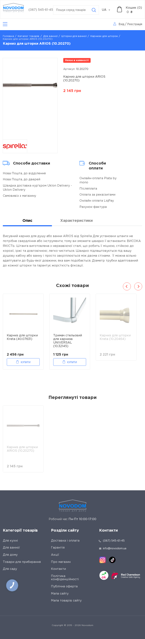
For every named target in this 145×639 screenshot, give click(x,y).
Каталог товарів (28, 36)
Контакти (58, 569)
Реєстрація (134, 24)
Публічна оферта (64, 586)
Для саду (10, 569)
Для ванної (50, 36)
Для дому (10, 554)
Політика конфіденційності (65, 578)
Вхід (121, 24)
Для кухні (10, 540)
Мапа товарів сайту (66, 600)
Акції (55, 554)
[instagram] (102, 559)
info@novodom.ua (114, 548)
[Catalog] (5, 24)
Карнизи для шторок (104, 36)
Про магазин (61, 562)
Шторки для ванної (73, 36)
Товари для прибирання (22, 562)
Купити (25, 362)
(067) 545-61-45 (41, 9)
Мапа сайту (60, 593)
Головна (8, 36)
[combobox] (108, 10)
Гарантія (58, 547)
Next (138, 286)
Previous (127, 286)
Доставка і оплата (65, 540)
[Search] (94, 10)
